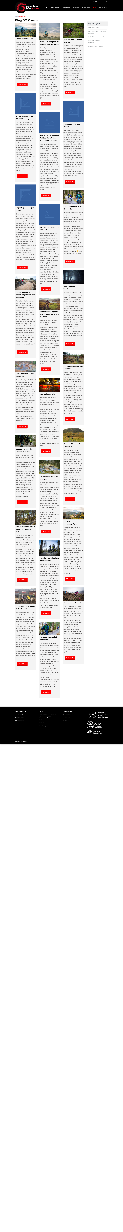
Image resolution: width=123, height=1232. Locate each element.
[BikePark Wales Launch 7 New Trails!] (73, 30)
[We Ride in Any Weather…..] (73, 277)
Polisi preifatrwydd (43, 723)
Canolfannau (55, 7)
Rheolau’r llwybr (43, 720)
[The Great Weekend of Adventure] (49, 628)
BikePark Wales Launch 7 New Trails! (97, 36)
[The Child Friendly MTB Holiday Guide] (73, 197)
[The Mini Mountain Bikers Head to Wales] (49, 548)
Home (16, 16)
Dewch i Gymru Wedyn (93, 27)
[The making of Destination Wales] (73, 513)
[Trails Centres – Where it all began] (49, 467)
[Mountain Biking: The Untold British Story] (25, 441)
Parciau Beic (66, 7)
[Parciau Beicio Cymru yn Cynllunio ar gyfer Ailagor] (49, 31)
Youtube (67, 720)
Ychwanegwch (103, 7)
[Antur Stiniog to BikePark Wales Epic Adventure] (25, 596)
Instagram (67, 717)
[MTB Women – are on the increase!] (49, 214)
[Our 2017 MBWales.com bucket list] (25, 366)
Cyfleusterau (86, 7)
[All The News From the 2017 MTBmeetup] (25, 103)
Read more (22, 84)
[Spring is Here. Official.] (73, 594)
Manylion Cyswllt (19, 714)
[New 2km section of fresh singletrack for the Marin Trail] (25, 517)
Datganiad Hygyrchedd (44, 726)
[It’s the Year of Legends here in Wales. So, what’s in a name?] (49, 304)
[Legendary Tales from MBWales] (73, 111)
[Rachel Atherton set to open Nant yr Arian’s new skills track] (25, 283)
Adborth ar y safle (19, 720)
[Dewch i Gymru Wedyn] (25, 30)
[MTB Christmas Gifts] (49, 385)
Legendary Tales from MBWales (95, 46)
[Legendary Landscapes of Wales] (25, 195)
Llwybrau (76, 7)
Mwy (94, 7)
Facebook (67, 714)
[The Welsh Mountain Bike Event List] (73, 358)
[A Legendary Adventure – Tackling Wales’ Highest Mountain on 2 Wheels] (49, 122)
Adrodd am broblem (20, 717)
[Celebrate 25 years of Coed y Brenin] (73, 435)
